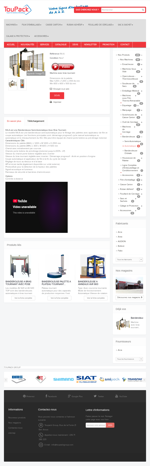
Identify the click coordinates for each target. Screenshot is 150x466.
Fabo (120, 251)
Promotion (108, 44)
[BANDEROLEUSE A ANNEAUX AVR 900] (93, 266)
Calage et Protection (129, 206)
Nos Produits (128, 55)
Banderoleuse (130, 137)
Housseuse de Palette (130, 159)
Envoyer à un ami (61, 89)
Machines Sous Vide (130, 70)
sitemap (11, 433)
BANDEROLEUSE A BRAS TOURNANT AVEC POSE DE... (18, 284)
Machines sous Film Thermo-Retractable (132, 98)
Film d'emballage (129, 180)
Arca (120, 232)
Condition (54, 58)
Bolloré (121, 246)
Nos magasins (124, 270)
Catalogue (61, 44)
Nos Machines (129, 60)
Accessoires (130, 175)
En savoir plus (14, 121)
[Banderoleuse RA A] (12, 84)
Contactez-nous (15, 428)
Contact (124, 44)
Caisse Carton (129, 184)
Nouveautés (27, 44)
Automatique (132, 146)
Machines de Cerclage (132, 129)
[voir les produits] (18, 379)
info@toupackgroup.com (62, 445)
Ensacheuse (130, 64)
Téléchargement (35, 121)
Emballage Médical (130, 91)
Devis (75, 44)
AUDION (122, 241)
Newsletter (90, 44)
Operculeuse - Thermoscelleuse (132, 78)
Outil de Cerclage (130, 122)
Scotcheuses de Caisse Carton (130, 116)
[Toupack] (48, 9)
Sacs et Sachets (126, 199)
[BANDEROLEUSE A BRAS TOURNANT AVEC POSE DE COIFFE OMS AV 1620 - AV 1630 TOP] (20, 266)
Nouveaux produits (17, 418)
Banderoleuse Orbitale (133, 152)
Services (44, 44)
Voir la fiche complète (23, 298)
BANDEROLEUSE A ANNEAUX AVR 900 (88, 283)
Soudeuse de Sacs (129, 84)
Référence (54, 54)
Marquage (130, 110)
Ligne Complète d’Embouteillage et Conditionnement (132, 168)
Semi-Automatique (133, 142)
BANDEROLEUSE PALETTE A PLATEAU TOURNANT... (56, 283)
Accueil (11, 44)
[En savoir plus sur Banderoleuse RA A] (123, 324)
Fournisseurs (123, 341)
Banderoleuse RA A (138, 319)
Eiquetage (129, 105)
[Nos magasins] (129, 285)
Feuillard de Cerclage (129, 194)
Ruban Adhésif (129, 189)
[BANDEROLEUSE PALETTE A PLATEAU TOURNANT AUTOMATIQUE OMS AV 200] (57, 266)
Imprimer (57, 102)
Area (120, 237)
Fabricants (122, 223)
